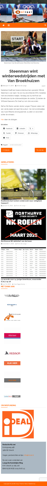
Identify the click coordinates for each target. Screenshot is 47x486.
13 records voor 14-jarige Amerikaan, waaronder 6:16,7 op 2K (21, 280)
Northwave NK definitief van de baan (16, 241)
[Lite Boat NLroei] (12, 295)
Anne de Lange (21, 86)
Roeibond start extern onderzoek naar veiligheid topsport (21, 202)
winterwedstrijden (16, 145)
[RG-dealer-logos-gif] (12, 363)
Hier (2, 119)
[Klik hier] (12, 380)
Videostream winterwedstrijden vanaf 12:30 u (8, 150)
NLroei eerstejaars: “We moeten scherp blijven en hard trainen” (41, 150)
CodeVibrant (39, 483)
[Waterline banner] (12, 396)
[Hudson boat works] (12, 353)
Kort (43, 86)
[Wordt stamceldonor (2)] (12, 336)
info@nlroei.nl (29, 455)
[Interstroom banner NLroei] (12, 317)
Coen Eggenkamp (19, 284)
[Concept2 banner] (12, 305)
